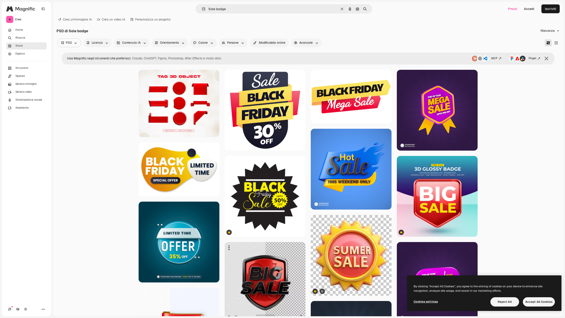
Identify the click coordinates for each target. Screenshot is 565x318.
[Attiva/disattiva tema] (25, 309)
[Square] (556, 42)
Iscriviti (550, 9)
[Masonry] (548, 42)
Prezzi (512, 9)
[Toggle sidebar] (43, 8)
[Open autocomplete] (202, 9)
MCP (494, 58)
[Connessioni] (9, 309)
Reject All (505, 302)
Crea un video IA (113, 19)
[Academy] (17, 309)
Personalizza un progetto (153, 19)
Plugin (532, 58)
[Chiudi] (546, 58)
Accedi (529, 9)
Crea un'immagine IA (77, 19)
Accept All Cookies (538, 302)
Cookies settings (426, 301)
